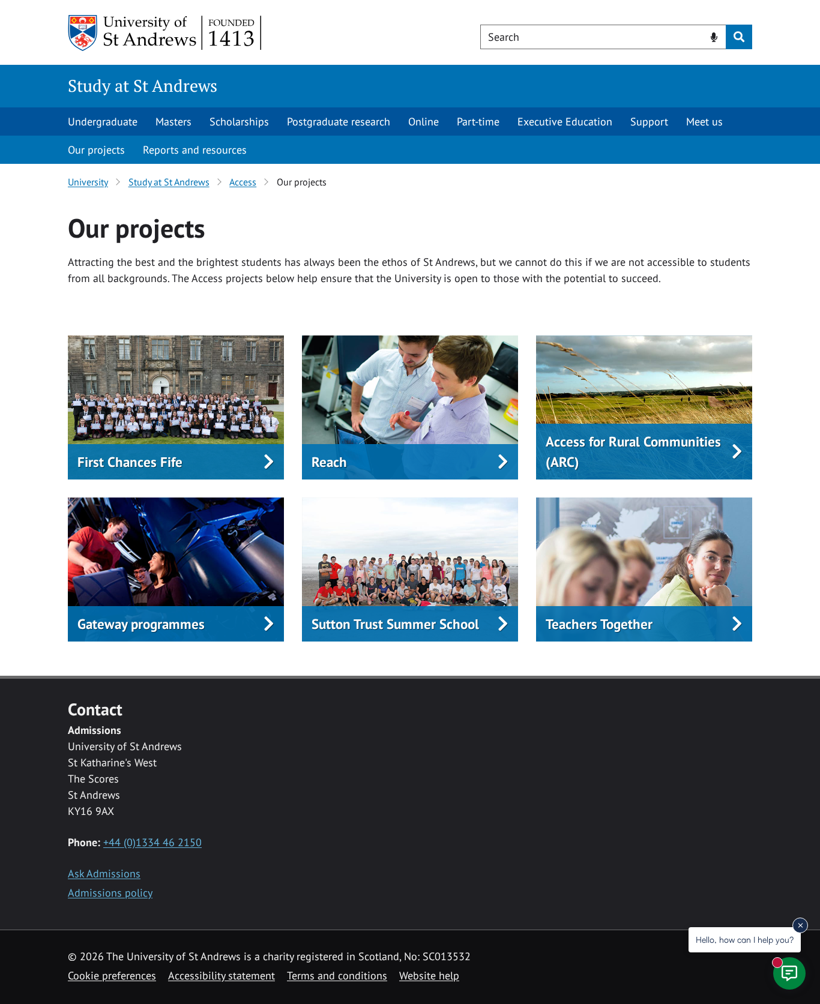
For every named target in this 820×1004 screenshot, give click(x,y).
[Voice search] (714, 36)
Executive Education (564, 121)
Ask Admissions (104, 873)
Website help (429, 975)
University (88, 182)
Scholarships (239, 121)
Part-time (478, 121)
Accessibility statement (221, 975)
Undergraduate (102, 121)
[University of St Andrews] (165, 33)
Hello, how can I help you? (745, 939)
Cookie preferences (112, 975)
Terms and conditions (337, 975)
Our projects (96, 150)
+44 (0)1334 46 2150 (152, 842)
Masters (173, 121)
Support (649, 121)
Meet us (704, 121)
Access (242, 182)
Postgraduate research (338, 121)
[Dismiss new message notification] (800, 925)
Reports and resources (195, 150)
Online (423, 121)
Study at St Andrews (142, 85)
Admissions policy (110, 893)
